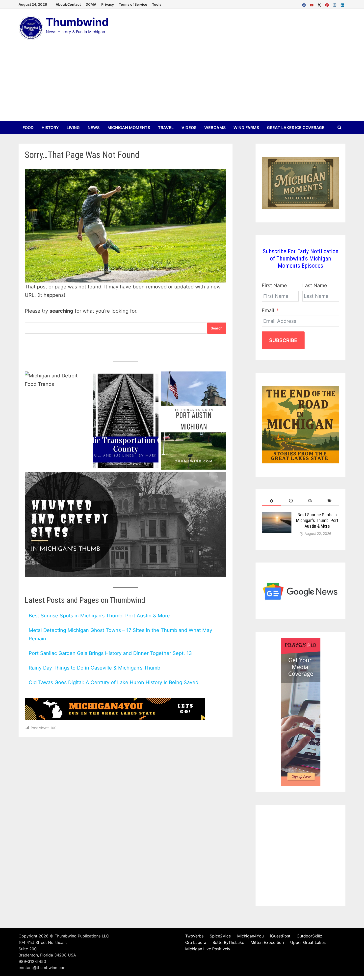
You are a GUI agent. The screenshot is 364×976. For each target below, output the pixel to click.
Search (217, 328)
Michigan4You (250, 935)
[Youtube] (312, 4)
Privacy (107, 4)
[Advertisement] (182, 84)
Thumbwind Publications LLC (82, 935)
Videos (189, 127)
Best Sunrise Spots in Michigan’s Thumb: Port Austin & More (99, 616)
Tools (156, 4)
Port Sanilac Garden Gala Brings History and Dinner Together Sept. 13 (110, 653)
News (94, 127)
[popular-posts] (271, 501)
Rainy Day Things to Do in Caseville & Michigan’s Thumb (94, 668)
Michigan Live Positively (207, 948)
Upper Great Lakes (308, 942)
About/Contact (68, 4)
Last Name (314, 285)
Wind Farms (246, 127)
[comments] (310, 501)
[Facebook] (305, 4)
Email (268, 310)
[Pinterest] (328, 4)
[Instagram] (335, 4)
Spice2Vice (220, 935)
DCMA (91, 4)
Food (28, 127)
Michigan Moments (128, 127)
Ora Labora (195, 942)
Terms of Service (133, 4)
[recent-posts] (290, 501)
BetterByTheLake (228, 942)
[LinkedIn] (342, 4)
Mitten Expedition (267, 942)
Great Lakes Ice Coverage (295, 127)
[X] (320, 4)
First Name (274, 285)
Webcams (215, 127)
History (50, 127)
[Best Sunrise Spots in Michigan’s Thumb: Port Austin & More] (276, 516)
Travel (166, 127)
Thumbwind (77, 22)
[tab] (271, 501)
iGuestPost (280, 935)
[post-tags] (329, 501)
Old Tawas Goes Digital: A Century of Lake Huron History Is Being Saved (113, 682)
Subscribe (283, 340)
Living (73, 127)
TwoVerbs (194, 935)
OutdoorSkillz (309, 935)
